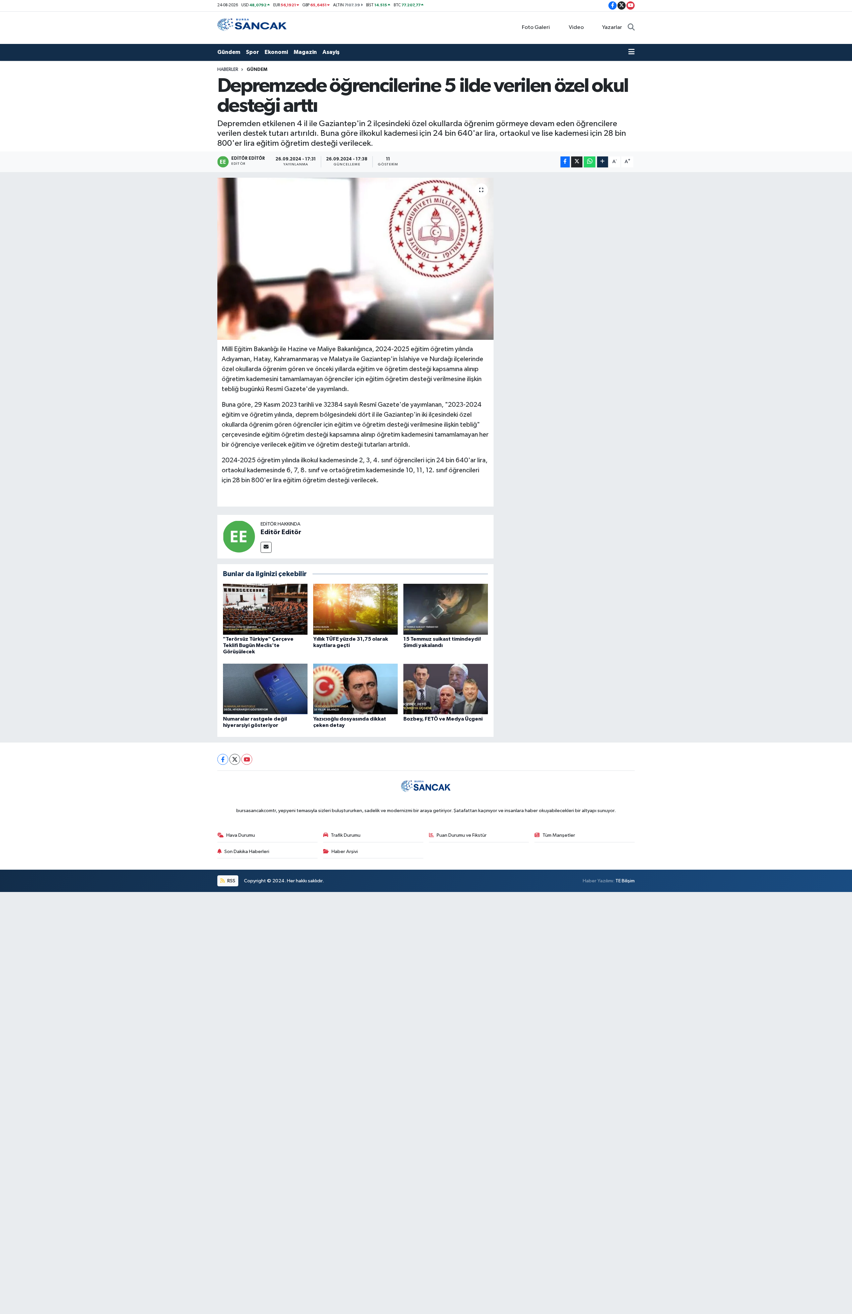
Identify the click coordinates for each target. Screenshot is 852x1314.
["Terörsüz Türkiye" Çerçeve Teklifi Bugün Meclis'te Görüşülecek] (265, 609)
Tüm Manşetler (558, 835)
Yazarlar (612, 27)
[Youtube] (246, 759)
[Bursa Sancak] (252, 27)
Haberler (227, 69)
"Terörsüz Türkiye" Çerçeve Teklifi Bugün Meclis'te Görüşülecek (258, 645)
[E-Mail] (266, 547)
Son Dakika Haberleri (246, 851)
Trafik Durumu (345, 835)
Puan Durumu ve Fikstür (462, 835)
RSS (230, 880)
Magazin (305, 52)
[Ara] (631, 27)
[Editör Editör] (239, 536)
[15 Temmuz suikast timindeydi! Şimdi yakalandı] (445, 609)
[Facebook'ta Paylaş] (565, 161)
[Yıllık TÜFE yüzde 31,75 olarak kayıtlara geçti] (355, 609)
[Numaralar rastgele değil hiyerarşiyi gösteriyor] (265, 689)
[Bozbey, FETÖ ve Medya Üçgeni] (445, 689)
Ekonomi (276, 52)
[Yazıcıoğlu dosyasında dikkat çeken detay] (355, 689)
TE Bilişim (625, 880)
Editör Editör (281, 532)
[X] (234, 759)
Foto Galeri (536, 27)
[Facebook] (222, 759)
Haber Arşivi (344, 851)
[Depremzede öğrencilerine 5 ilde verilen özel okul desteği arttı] (355, 259)
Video (576, 27)
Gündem (228, 52)
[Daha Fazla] (602, 161)
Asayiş (330, 52)
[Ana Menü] (631, 52)
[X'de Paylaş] (576, 161)
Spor (252, 52)
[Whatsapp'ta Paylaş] (589, 161)
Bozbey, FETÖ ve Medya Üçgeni (443, 719)
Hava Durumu (240, 835)
